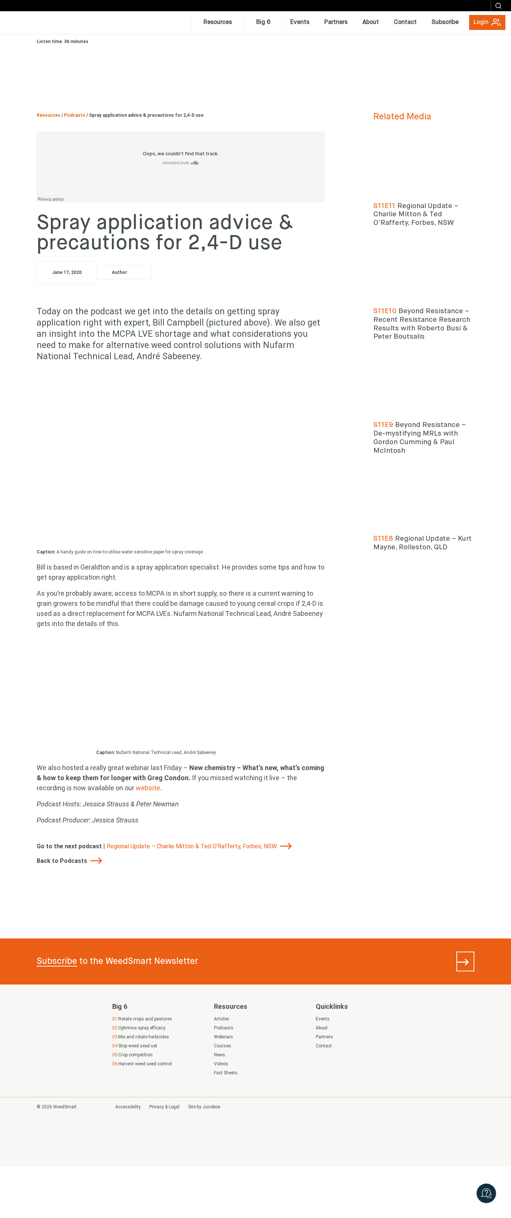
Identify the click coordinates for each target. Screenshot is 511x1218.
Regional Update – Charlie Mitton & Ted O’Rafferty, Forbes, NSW (192, 846)
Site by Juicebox (204, 1106)
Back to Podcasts (63, 860)
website (148, 788)
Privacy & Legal (164, 1106)
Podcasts (75, 115)
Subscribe (57, 961)
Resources (49, 115)
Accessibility (128, 1106)
